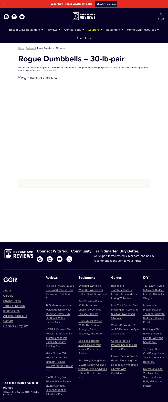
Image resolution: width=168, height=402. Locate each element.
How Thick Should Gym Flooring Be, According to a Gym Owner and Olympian (124, 311)
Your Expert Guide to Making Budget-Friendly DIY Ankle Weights (154, 292)
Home (21, 48)
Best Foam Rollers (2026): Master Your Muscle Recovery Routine (89, 347)
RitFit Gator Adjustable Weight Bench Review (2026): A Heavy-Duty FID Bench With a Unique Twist (59, 313)
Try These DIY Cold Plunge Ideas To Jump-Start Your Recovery (154, 355)
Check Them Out (106, 4)
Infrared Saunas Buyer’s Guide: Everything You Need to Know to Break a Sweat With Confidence (124, 364)
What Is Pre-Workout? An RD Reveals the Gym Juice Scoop (125, 329)
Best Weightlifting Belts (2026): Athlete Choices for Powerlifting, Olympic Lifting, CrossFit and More (92, 369)
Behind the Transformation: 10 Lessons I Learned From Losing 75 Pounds (124, 292)
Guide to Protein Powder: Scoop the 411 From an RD (124, 345)
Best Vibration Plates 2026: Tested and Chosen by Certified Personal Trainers (90, 307)
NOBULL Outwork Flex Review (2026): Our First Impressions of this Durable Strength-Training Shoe (59, 337)
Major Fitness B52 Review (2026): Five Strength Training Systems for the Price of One (59, 361)
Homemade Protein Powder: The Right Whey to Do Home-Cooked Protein (154, 313)
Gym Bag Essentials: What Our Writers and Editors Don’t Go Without (92, 290)
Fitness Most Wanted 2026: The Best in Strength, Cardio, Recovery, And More (90, 327)
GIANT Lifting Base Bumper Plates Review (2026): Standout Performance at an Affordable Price (58, 385)
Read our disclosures (46, 70)
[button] (3, 4)
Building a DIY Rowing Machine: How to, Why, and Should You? (153, 335)
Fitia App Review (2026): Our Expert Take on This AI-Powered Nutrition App (60, 292)
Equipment (31, 48)
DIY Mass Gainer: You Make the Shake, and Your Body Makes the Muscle (153, 377)
